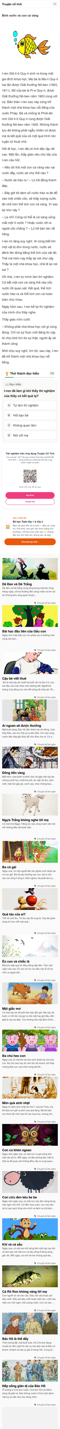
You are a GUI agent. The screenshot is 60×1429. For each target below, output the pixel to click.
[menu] (55, 4)
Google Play (30, 501)
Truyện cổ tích (12, 4)
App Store (30, 495)
